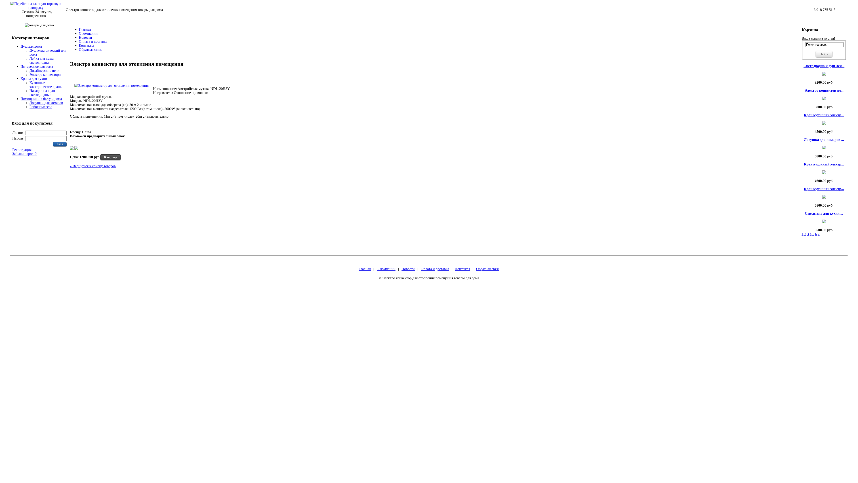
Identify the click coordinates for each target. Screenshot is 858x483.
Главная (85, 29)
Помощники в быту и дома (41, 99)
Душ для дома (31, 46)
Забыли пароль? (24, 154)
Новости (85, 37)
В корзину (110, 157)
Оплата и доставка (93, 41)
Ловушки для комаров (46, 103)
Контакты (86, 45)
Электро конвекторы (45, 74)
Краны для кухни (34, 78)
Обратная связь (90, 49)
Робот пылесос (40, 107)
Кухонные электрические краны (45, 85)
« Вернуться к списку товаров (93, 166)
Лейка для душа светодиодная (41, 60)
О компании (88, 33)
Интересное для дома (37, 66)
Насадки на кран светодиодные (42, 93)
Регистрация (22, 150)
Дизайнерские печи (44, 70)
